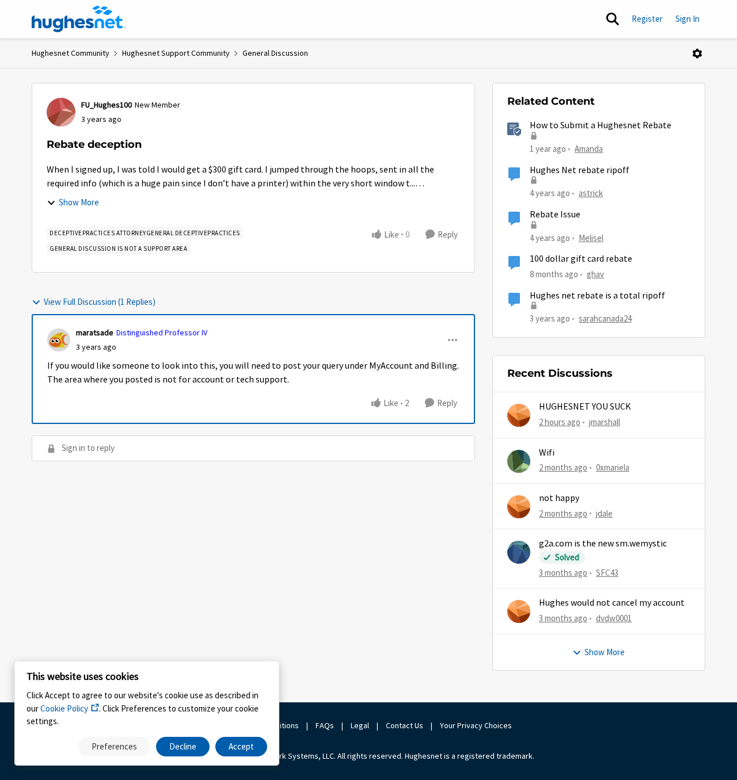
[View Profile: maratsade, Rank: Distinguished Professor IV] (58, 339)
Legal (360, 725)
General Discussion (275, 53)
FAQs (325, 725)
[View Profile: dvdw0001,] (518, 611)
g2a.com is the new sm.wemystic (603, 543)
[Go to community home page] (79, 19)
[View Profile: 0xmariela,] (518, 461)
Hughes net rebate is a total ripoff (597, 295)
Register (647, 18)
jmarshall (604, 421)
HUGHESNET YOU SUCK (585, 406)
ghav (595, 274)
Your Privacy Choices (477, 725)
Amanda (589, 148)
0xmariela (612, 467)
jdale (604, 513)
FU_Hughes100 (106, 105)
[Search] (613, 19)
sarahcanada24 (605, 318)
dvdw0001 (614, 618)
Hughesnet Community (70, 53)
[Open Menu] (697, 53)
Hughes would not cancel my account (612, 603)
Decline (182, 746)
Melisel (591, 237)
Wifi (546, 452)
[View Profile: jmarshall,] (518, 415)
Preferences (114, 746)
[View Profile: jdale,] (518, 506)
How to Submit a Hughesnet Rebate (600, 125)
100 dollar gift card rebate (581, 259)
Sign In (687, 18)
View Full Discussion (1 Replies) (99, 301)
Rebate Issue (555, 214)
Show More (79, 202)
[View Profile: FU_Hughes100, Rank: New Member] (61, 112)
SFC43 (607, 572)
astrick (591, 193)
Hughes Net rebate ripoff (579, 170)
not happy (559, 498)
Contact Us (404, 725)
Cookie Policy (64, 708)
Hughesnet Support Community (176, 53)
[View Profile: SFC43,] (518, 552)
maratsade (94, 332)
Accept (241, 746)
